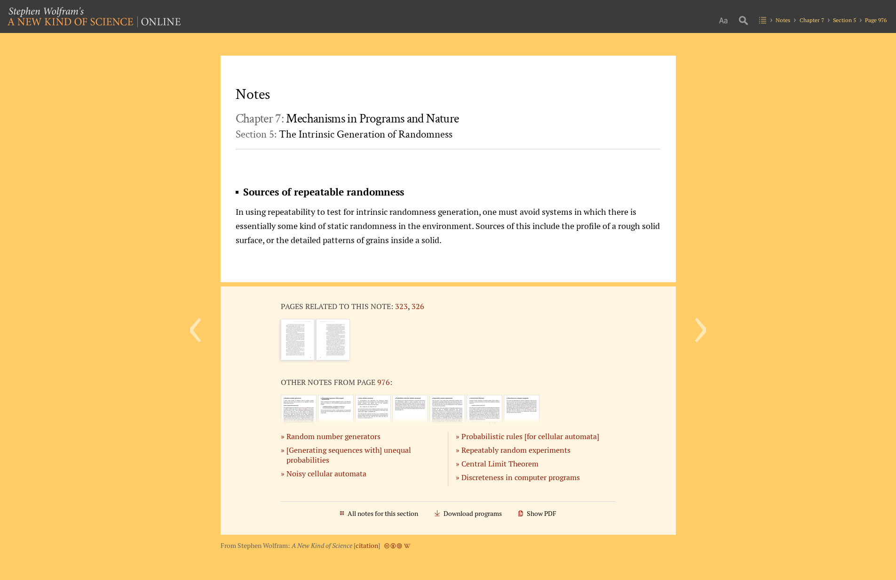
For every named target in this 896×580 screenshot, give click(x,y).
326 (418, 306)
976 (383, 382)
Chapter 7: (347, 118)
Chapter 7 (812, 20)
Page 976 (876, 20)
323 (401, 306)
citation (367, 545)
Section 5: (344, 134)
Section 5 (844, 20)
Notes (783, 20)
